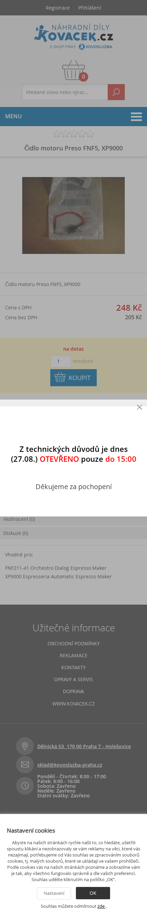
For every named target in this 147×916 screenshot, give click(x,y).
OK (93, 893)
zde (101, 906)
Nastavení (54, 893)
